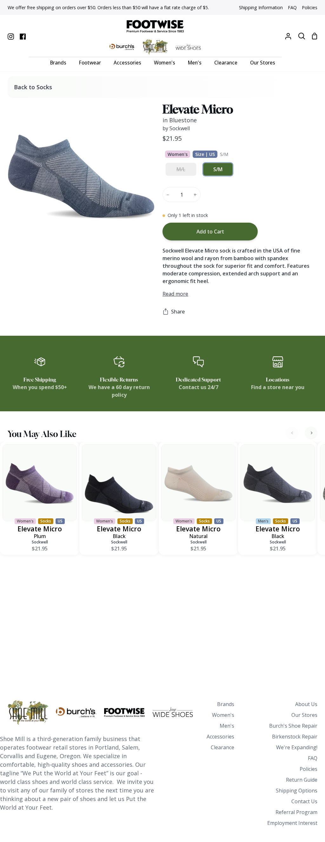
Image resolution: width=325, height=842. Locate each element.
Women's (223, 714)
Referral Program (296, 812)
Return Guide (301, 779)
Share (178, 311)
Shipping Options (296, 790)
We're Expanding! (296, 747)
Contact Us (304, 801)
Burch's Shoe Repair (293, 725)
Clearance (222, 747)
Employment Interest (292, 822)
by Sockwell (176, 128)
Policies (308, 768)
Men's (227, 725)
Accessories (220, 736)
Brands (225, 704)
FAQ (312, 758)
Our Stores (304, 714)
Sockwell (40, 542)
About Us (306, 704)
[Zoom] (20, 238)
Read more (175, 293)
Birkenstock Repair (294, 736)
